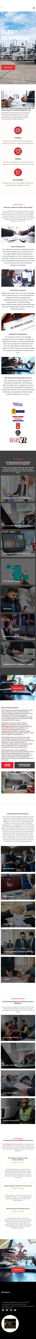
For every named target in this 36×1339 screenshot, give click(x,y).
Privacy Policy (5, 1308)
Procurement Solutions (23, 1302)
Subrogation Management (27, 1306)
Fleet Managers (5, 1302)
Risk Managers (13, 1302)
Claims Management (6, 1306)
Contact (11, 1308)
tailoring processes (8, 726)
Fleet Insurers (23, 1304)
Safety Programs (16, 1306)
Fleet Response (7, 1144)
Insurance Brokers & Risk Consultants (10, 1304)
